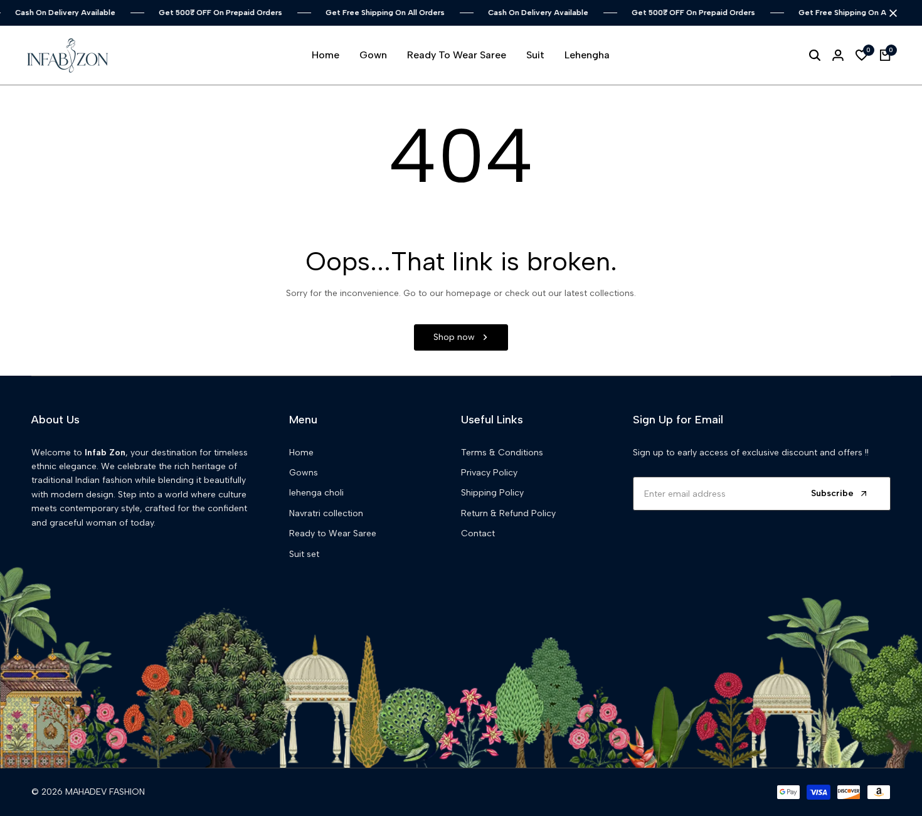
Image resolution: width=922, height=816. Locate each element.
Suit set (304, 554)
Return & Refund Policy (508, 513)
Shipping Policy (492, 492)
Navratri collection (326, 513)
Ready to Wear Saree (332, 533)
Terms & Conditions (502, 452)
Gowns (303, 472)
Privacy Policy (489, 472)
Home (301, 452)
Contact (478, 533)
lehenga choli (316, 492)
